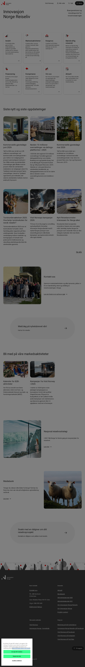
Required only (17, 656)
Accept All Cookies (16, 651)
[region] (16, 652)
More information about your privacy (21, 648)
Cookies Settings (17, 660)
